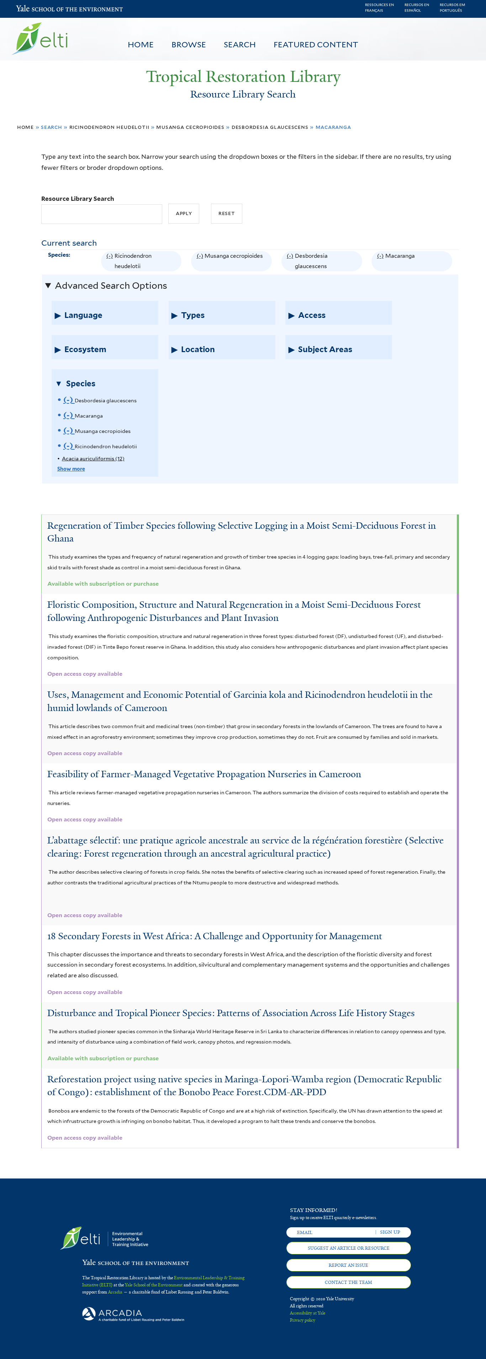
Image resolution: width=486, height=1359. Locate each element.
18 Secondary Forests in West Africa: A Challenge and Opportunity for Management (214, 936)
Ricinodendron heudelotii (109, 127)
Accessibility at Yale (307, 1313)
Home (141, 44)
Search (240, 44)
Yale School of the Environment (34, 9)
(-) (110, 261)
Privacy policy (302, 1320)
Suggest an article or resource (349, 1248)
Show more (71, 469)
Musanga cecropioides (190, 127)
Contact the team (348, 1282)
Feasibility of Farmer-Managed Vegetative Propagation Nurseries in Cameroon (204, 774)
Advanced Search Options (111, 285)
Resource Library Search (77, 198)
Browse (188, 44)
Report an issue (348, 1265)
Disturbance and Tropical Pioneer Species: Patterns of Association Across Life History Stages (231, 1013)
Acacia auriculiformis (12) (93, 458)
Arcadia (115, 1292)
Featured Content (316, 44)
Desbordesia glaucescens (270, 127)
